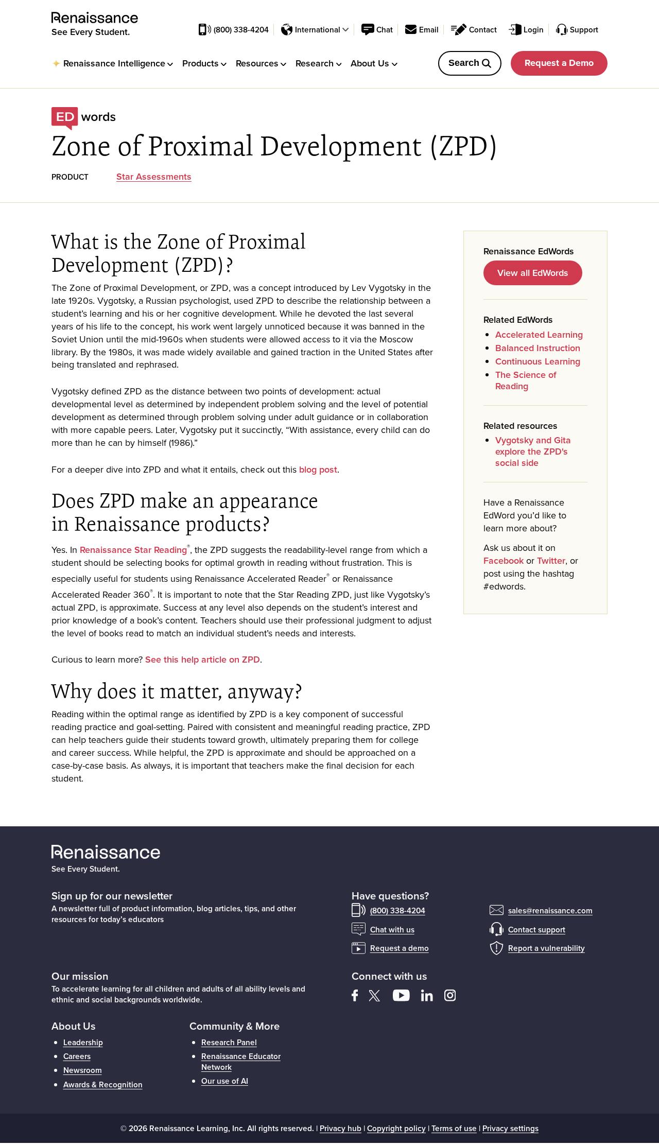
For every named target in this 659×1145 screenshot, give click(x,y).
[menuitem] (112, 63)
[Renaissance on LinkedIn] (432, 994)
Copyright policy (396, 1128)
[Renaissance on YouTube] (407, 994)
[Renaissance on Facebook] (360, 994)
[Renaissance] (100, 18)
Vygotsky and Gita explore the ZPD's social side (533, 451)
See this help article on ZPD (202, 659)
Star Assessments (154, 176)
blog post (318, 469)
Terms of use (454, 1128)
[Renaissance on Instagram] (454, 994)
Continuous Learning (537, 361)
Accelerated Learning (540, 334)
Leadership (83, 1042)
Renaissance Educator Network (241, 1061)
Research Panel (229, 1042)
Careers (77, 1056)
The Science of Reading (526, 380)
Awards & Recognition (103, 1084)
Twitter (551, 560)
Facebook (503, 560)
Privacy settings (510, 1128)
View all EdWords (532, 272)
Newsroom (82, 1069)
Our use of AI (224, 1080)
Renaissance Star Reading (133, 549)
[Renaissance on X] (381, 994)
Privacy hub (340, 1128)
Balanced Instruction (537, 347)
